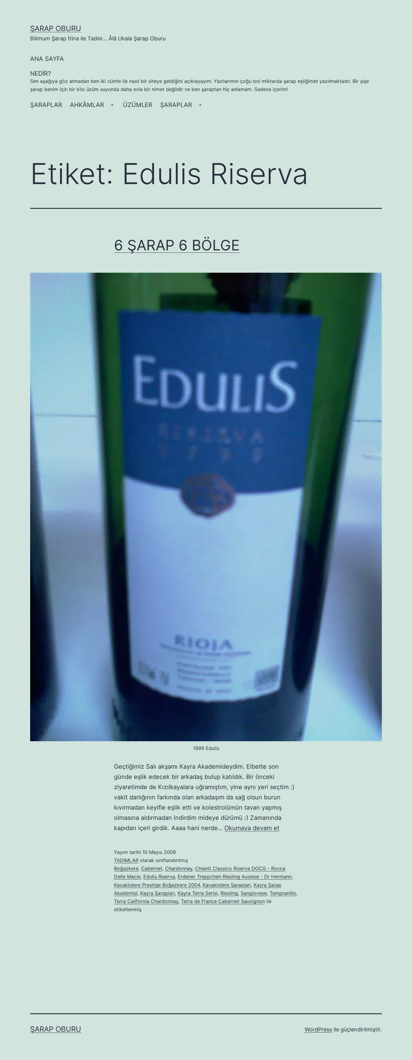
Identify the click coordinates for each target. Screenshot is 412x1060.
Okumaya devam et (251, 828)
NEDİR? (199, 81)
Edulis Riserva (159, 876)
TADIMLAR (126, 860)
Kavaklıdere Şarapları (227, 885)
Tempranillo (283, 893)
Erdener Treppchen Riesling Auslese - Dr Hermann (235, 876)
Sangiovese (254, 893)
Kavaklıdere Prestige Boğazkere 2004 (157, 885)
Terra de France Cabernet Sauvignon (223, 901)
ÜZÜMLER (137, 104)
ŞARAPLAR (46, 104)
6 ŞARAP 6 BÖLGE (177, 245)
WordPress (318, 1029)
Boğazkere (126, 868)
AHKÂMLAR (87, 104)
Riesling (229, 893)
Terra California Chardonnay (146, 901)
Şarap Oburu (55, 28)
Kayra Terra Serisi (198, 893)
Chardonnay (178, 868)
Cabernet (151, 868)
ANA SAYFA (47, 58)
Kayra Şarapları (157, 893)
